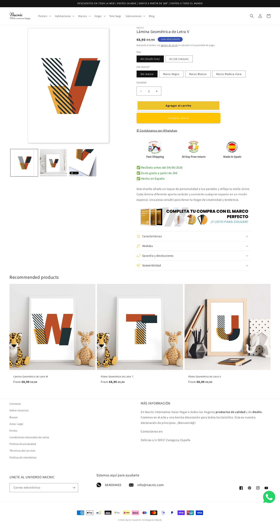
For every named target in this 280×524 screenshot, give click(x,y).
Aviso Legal (16, 424)
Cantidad (141, 82)
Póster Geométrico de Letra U (204, 376)
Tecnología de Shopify (152, 520)
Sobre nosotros (19, 410)
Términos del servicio (23, 450)
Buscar (14, 417)
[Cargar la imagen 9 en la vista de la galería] (82, 163)
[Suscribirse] (74, 487)
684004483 (113, 485)
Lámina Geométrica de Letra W (30, 376)
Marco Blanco (198, 74)
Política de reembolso (23, 457)
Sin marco (147, 74)
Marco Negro (171, 74)
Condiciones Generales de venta (29, 437)
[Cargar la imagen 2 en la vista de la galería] (53, 163)
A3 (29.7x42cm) (179, 59)
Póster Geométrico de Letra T (117, 376)
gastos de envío (169, 45)
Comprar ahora (178, 118)
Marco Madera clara (229, 74)
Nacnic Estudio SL (134, 520)
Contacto (15, 403)
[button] (44, 16)
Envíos (14, 430)
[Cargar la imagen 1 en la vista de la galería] (24, 163)
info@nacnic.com (150, 485)
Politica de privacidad (23, 444)
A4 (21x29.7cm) (150, 59)
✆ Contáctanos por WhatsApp (157, 131)
